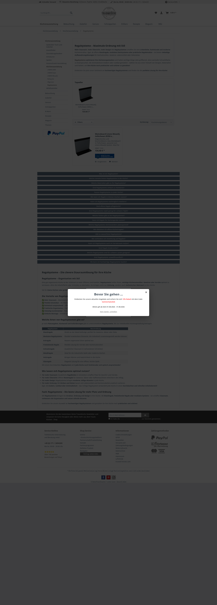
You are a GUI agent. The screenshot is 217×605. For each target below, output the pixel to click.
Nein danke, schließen (108, 312)
